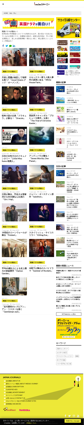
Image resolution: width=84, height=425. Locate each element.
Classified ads (11, 389)
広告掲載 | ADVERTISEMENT (15, 392)
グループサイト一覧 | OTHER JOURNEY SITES (21, 401)
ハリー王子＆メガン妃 (64, 364)
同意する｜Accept (72, 421)
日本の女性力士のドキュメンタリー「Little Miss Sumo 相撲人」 (14, 158)
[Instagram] (74, 416)
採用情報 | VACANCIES (13, 404)
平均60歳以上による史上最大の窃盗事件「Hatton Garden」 (14, 271)
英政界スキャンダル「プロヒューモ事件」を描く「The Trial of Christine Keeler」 (41, 119)
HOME (6, 13)
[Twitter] (69, 416)
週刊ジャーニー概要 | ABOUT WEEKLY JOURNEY (22, 384)
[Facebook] (65, 416)
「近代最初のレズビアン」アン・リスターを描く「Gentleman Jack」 (14, 309)
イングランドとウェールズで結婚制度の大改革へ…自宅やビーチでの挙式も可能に (68, 299)
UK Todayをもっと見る (69, 314)
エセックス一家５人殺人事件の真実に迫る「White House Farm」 (41, 80)
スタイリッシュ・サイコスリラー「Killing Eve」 (41, 233)
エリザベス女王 (62, 352)
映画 (77, 356)
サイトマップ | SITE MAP (14, 395)
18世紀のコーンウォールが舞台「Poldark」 (14, 233)
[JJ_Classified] (68, 328)
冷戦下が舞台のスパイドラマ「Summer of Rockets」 (41, 269)
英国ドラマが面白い (10, 71)
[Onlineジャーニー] (42, 3)
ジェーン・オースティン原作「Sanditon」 (41, 195)
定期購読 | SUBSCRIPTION (15, 386)
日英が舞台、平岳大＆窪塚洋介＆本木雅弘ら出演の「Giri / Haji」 (14, 197)
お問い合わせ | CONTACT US (15, 398)
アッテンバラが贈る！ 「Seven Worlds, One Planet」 (39, 158)
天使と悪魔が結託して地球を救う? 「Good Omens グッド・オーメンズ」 (14, 80)
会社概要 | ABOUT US (13, 381)
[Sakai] (68, 27)
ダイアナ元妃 (61, 360)
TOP (80, 414)
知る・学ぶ (13, 13)
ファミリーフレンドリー (65, 356)
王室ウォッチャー (62, 348)
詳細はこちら (31, 423)
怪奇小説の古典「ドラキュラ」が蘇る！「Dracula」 (14, 116)
